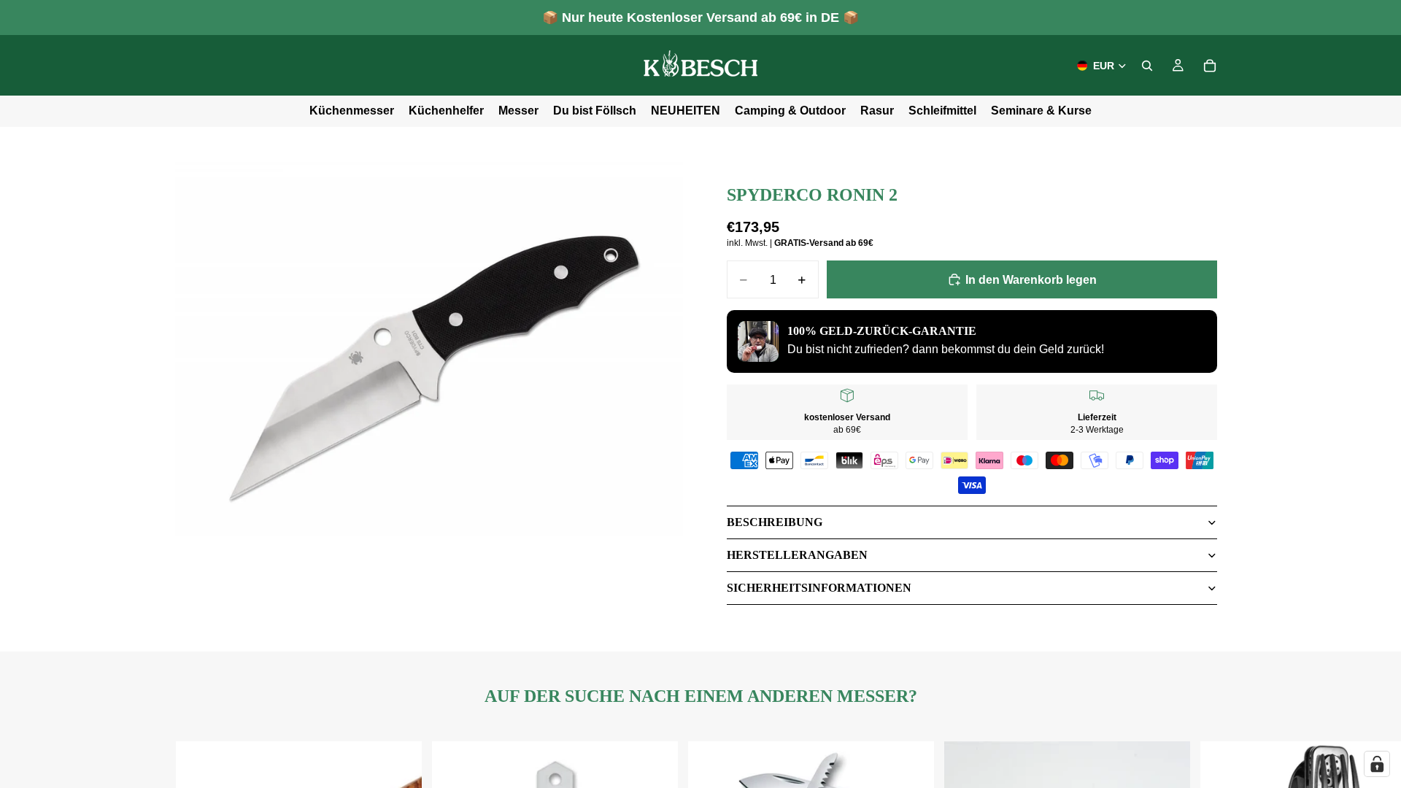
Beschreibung (774, 522)
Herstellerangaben (797, 555)
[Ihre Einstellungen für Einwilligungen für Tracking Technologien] (1377, 764)
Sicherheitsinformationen (819, 588)
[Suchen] (1147, 66)
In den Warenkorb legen (1031, 280)
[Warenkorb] (1210, 66)
